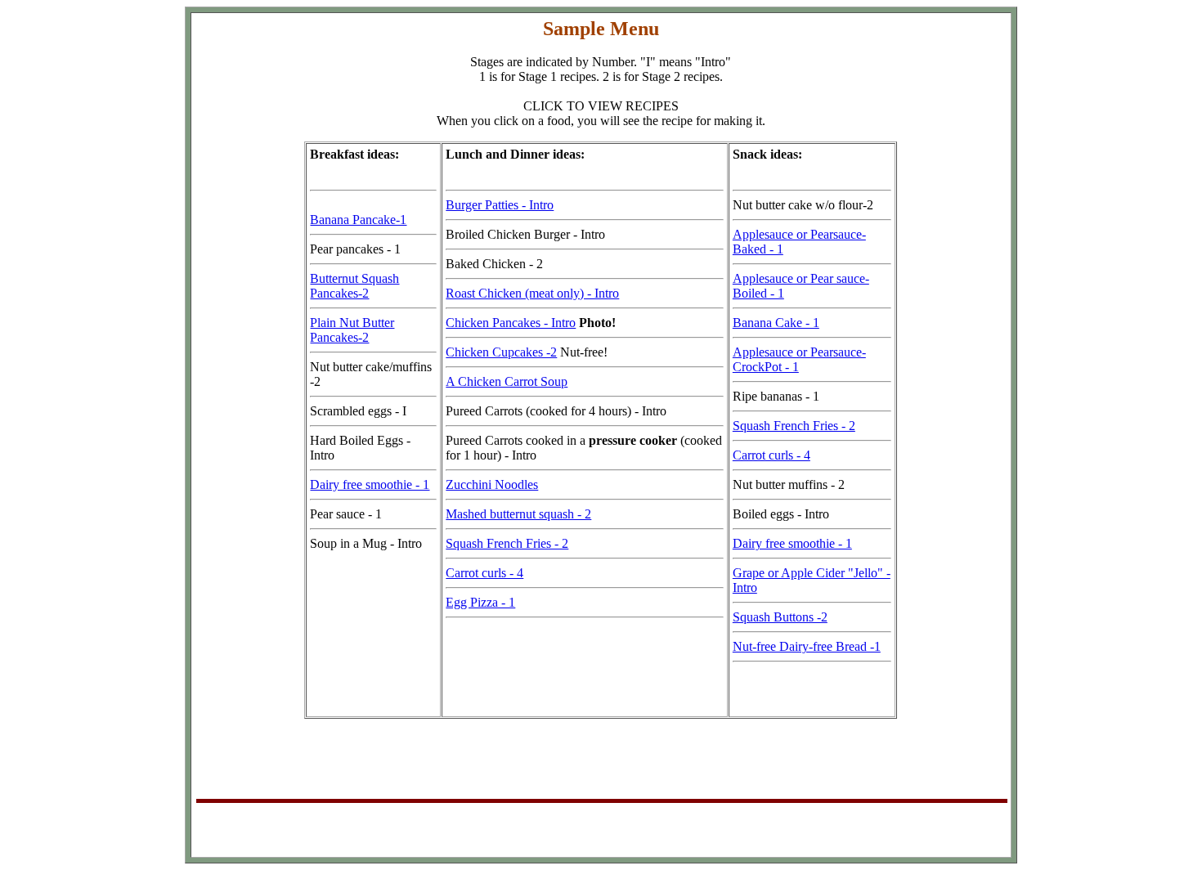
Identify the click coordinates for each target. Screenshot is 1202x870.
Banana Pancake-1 (358, 219)
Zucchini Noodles (492, 484)
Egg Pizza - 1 (480, 602)
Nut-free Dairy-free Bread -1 (807, 646)
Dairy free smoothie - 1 (369, 484)
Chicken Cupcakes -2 (501, 352)
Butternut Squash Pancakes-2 (354, 285)
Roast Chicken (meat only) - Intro (532, 293)
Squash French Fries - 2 (507, 543)
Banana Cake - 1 (776, 323)
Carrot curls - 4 (484, 573)
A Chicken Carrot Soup (506, 381)
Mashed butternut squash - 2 (518, 514)
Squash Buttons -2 (780, 617)
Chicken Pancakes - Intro (511, 323)
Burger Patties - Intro (500, 205)
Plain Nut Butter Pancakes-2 (352, 330)
